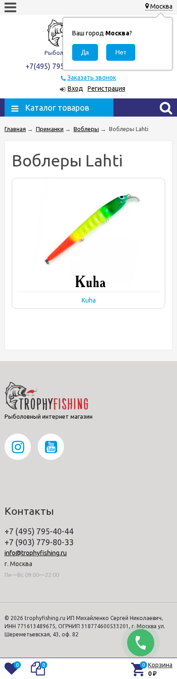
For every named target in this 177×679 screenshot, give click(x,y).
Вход (75, 88)
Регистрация (106, 88)
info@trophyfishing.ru (36, 553)
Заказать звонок (91, 77)
